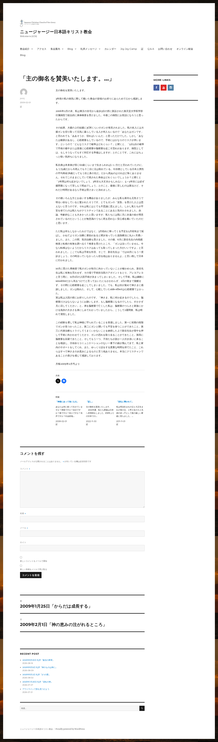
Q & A (151, 49)
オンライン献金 (184, 49)
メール (24, 528)
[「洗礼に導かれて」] (131, 413)
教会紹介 (25, 49)
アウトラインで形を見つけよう (35, 689)
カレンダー (110, 49)
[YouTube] (164, 88)
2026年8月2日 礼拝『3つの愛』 (36, 674)
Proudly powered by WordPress (70, 729)
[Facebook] (156, 88)
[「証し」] (101, 413)
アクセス (41, 49)
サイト (23, 542)
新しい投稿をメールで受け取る (33, 569)
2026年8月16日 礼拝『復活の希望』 (38, 660)
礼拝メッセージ (88, 49)
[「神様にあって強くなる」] (71, 413)
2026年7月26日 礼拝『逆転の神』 (37, 682)
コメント (25, 468)
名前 (23, 513)
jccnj (22, 98)
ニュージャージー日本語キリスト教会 (56, 31)
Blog (70, 49)
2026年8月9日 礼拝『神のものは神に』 (39, 667)
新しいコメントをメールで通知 (33, 561)
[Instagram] (171, 88)
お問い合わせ (165, 49)
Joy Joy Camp (128, 49)
